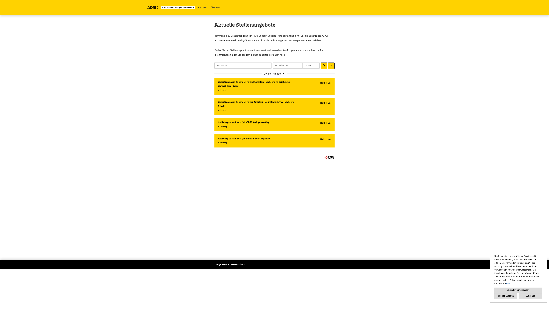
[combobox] (311, 66)
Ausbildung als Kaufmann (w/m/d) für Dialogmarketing (243, 122)
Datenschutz (238, 264)
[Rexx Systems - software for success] (330, 157)
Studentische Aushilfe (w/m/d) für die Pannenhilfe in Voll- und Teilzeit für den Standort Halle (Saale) (254, 84)
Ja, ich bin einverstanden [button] (518, 290)
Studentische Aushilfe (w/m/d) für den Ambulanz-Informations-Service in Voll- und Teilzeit (256, 104)
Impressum (222, 264)
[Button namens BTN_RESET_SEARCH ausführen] (331, 66)
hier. (508, 283)
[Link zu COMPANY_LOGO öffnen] (171, 7)
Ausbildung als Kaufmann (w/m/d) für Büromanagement (244, 138)
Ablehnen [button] (530, 296)
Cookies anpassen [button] (506, 296)
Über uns (215, 7)
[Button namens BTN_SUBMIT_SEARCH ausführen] (324, 66)
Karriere (202, 7)
